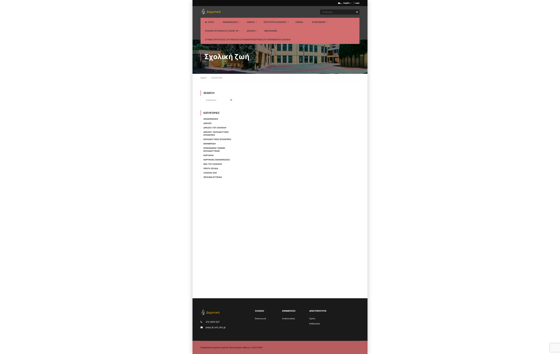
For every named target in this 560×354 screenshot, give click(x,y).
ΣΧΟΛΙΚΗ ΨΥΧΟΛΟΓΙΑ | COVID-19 (221, 31)
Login (357, 3)
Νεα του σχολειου (212, 164)
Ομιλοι (251, 22)
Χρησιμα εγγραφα (212, 177)
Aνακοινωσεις (210, 119)
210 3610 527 (212, 322)
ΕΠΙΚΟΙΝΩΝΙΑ (318, 22)
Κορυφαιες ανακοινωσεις (216, 160)
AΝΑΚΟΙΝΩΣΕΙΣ (230, 22)
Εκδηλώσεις (314, 323)
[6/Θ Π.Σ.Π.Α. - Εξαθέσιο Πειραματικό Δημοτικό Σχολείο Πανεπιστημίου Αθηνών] (212, 12)
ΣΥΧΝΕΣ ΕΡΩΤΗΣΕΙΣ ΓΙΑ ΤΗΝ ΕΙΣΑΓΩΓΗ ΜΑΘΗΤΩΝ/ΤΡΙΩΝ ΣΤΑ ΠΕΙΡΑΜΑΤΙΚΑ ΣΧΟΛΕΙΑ (247, 39)
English (346, 3)
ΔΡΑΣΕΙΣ (251, 31)
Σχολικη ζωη (210, 173)
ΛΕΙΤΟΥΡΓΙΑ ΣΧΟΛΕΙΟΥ (275, 22)
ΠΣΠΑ (211, 22)
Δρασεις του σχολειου (214, 127)
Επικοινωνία (260, 318)
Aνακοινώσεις (288, 318)
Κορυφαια (208, 155)
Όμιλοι (312, 318)
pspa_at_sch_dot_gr (216, 327)
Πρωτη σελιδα (210, 168)
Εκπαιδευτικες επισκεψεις (217, 139)
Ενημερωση (209, 144)
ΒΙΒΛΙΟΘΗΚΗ (270, 31)
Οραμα (299, 22)
